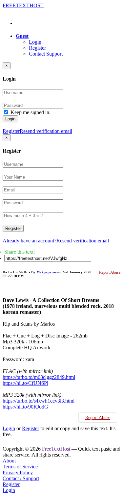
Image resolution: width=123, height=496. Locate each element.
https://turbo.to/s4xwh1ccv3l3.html (38, 401)
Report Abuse (109, 272)
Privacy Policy (18, 472)
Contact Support (46, 54)
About (9, 460)
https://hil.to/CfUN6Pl (25, 383)
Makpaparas (46, 272)
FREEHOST (23, 5)
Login (35, 42)
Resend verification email (46, 131)
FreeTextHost (56, 449)
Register (37, 48)
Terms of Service (20, 466)
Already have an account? (29, 240)
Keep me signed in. (30, 112)
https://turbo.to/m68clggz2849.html (39, 377)
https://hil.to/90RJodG (25, 406)
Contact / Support (21, 478)
